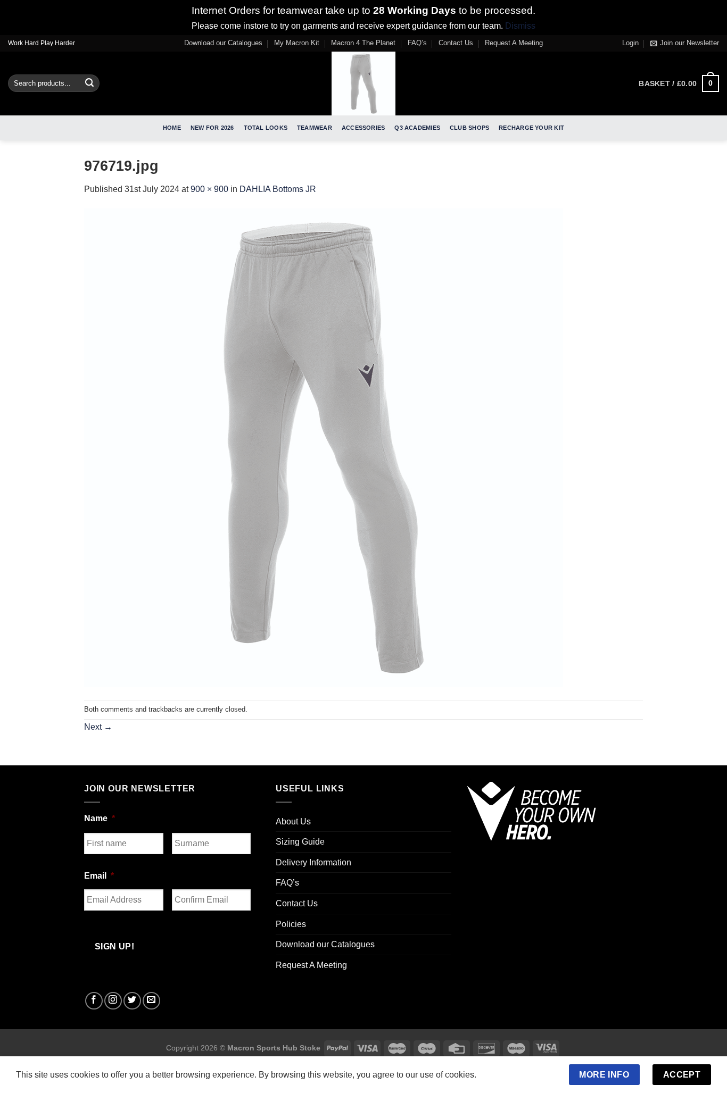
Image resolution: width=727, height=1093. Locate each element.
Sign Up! (245, 633)
